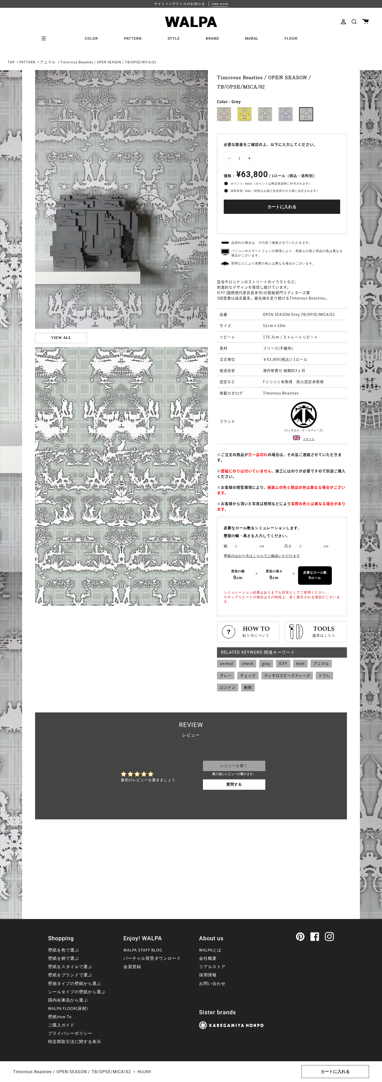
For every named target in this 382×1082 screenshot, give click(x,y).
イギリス (308, 439)
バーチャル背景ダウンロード (152, 958)
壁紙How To (60, 1017)
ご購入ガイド (61, 1025)
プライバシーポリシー (70, 1033)
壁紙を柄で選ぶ (63, 958)
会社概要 (208, 958)
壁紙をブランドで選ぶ (70, 975)
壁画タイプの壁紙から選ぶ (74, 983)
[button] (354, 22)
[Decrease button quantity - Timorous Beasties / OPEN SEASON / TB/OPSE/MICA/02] (230, 158)
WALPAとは (210, 950)
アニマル (48, 62)
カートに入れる (282, 207)
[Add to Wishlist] (282, 222)
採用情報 (208, 975)
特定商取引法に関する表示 (74, 1042)
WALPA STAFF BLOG (142, 950)
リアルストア (212, 967)
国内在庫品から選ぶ (68, 1000)
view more (220, 4)
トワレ (324, 675)
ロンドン (227, 687)
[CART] (365, 22)
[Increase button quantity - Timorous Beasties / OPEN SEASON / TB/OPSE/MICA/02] (248, 158)
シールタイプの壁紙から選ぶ (77, 992)
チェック (248, 675)
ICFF (283, 663)
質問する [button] (234, 784)
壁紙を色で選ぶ (63, 950)
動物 (248, 687)
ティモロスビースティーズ (287, 675)
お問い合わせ (212, 983)
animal (226, 663)
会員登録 (132, 967)
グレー (226, 675)
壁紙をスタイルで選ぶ (70, 967)
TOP (11, 62)
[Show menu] (45, 38)
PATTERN (27, 62)
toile (300, 663)
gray (266, 663)
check (247, 663)
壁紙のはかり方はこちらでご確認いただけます (262, 556)
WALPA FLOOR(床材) (68, 1008)
